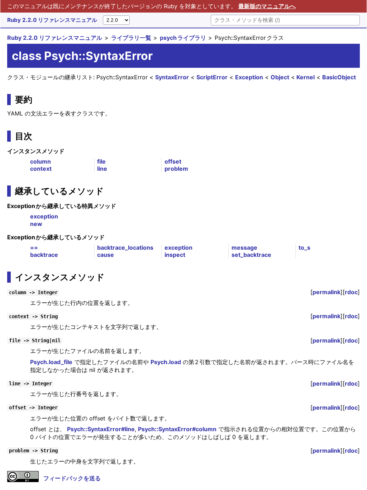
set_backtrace (251, 254)
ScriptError (212, 77)
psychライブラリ (183, 37)
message (244, 247)
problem (176, 168)
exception (44, 216)
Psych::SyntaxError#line (101, 429)
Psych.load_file (51, 362)
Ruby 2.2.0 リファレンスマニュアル (52, 20)
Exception (249, 77)
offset (173, 161)
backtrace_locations (125, 247)
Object (280, 77)
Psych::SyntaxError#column (177, 429)
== (34, 247)
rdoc (351, 292)
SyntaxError (172, 77)
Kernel (305, 77)
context (41, 168)
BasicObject (339, 77)
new (36, 223)
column (40, 161)
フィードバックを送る (72, 478)
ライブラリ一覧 (131, 37)
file (101, 161)
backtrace (44, 254)
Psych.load (166, 362)
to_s (304, 247)
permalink (326, 292)
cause (105, 254)
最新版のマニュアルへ (267, 6)
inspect (175, 254)
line (102, 168)
